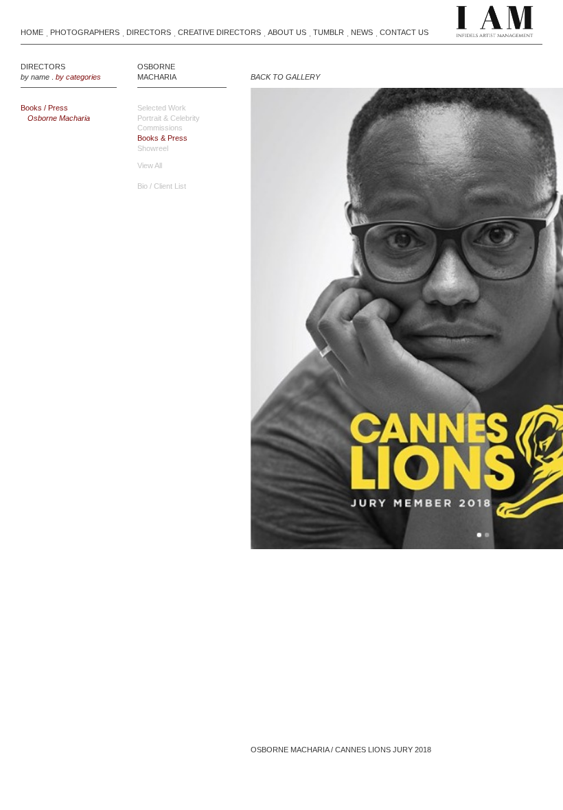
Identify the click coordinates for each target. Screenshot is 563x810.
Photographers (84, 32)
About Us (287, 32)
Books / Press (44, 108)
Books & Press (162, 138)
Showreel (152, 148)
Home (32, 32)
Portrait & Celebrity (168, 118)
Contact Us (404, 32)
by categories (78, 77)
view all (149, 165)
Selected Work (161, 108)
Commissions (160, 128)
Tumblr (328, 32)
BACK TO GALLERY (285, 77)
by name (35, 77)
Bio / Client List (161, 186)
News (362, 32)
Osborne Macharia (58, 118)
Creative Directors (219, 32)
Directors (148, 32)
